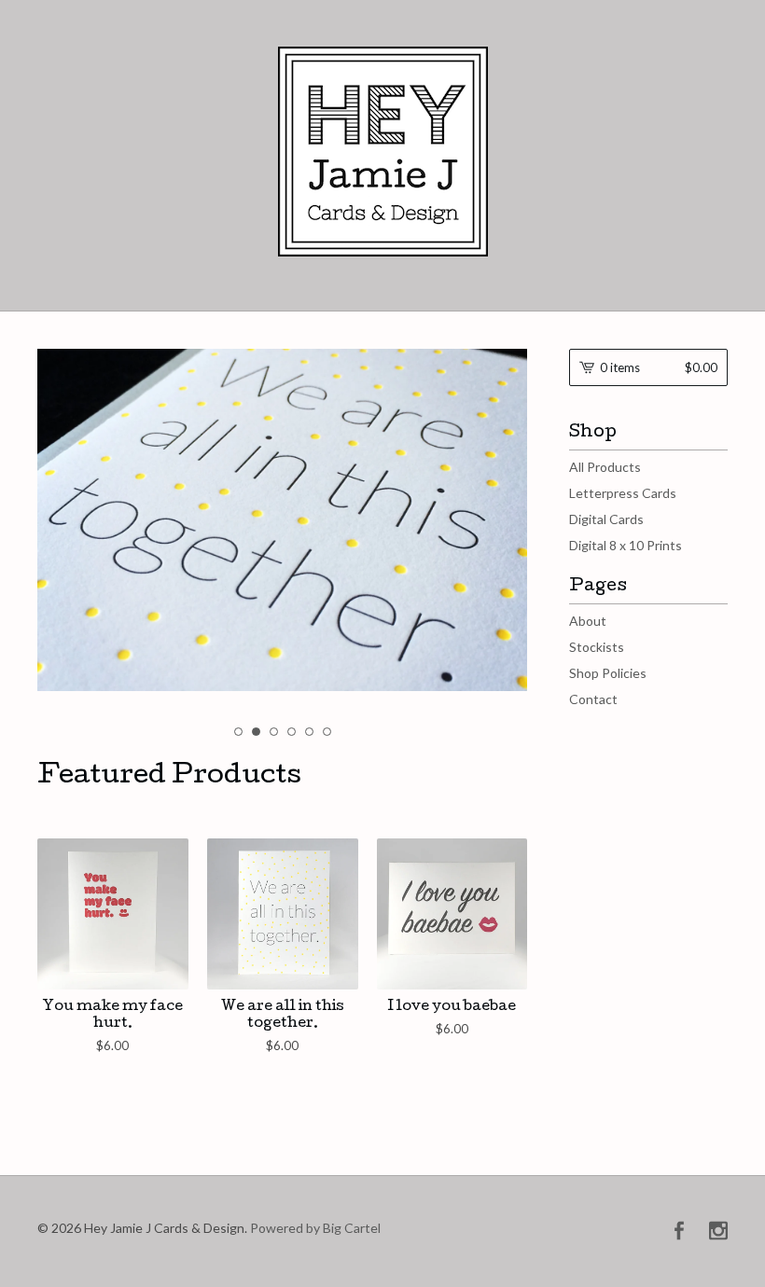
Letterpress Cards (622, 493)
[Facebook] (679, 1231)
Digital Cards (606, 519)
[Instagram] (718, 1231)
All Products (605, 467)
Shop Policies (608, 673)
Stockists (596, 647)
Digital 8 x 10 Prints (625, 545)
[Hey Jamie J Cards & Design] (383, 151)
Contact (593, 699)
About (587, 621)
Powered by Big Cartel (315, 1227)
